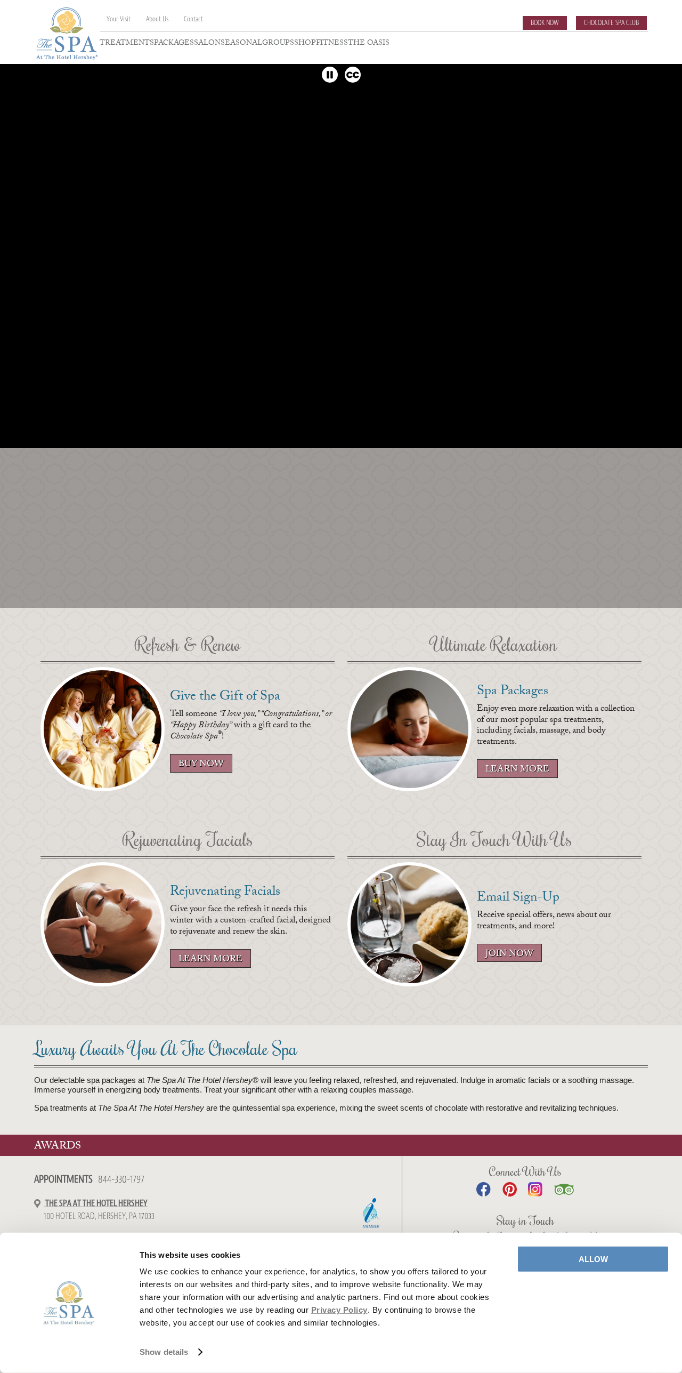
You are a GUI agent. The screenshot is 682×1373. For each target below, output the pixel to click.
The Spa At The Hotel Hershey (96, 1203)
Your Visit (119, 18)
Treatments (127, 44)
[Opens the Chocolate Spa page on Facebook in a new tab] (483, 1189)
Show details (164, 1351)
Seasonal (241, 44)
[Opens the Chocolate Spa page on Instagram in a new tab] (535, 1189)
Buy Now (197, 765)
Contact (193, 18)
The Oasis (368, 44)
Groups (278, 44)
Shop (305, 44)
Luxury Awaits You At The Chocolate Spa (165, 1050)
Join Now (509, 954)
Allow (593, 1259)
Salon (207, 44)
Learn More (517, 770)
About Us (157, 18)
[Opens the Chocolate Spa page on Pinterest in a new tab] (509, 1189)
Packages (174, 44)
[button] (330, 75)
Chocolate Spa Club (611, 22)
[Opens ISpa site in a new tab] (371, 1212)
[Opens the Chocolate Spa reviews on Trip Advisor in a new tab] (564, 1189)
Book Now (545, 22)
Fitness (332, 44)
